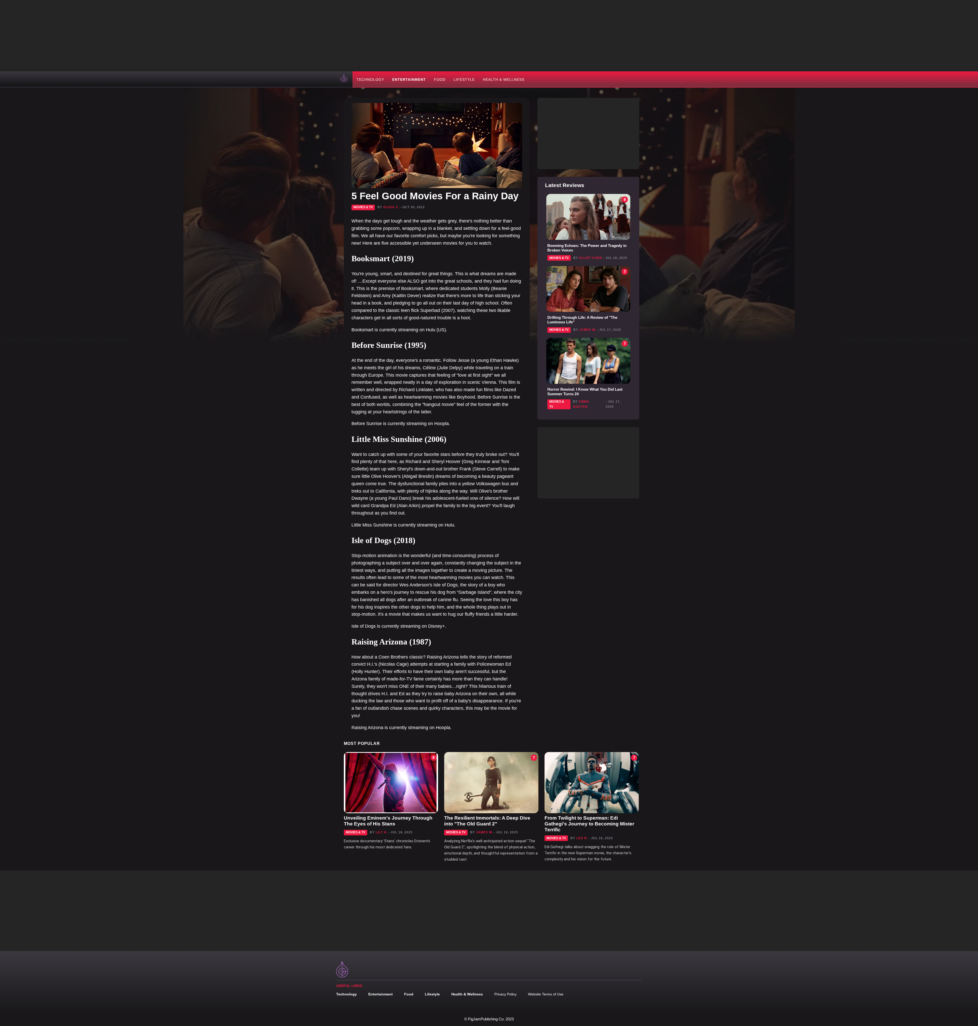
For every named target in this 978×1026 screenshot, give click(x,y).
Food (439, 79)
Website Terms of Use (545, 994)
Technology (370, 79)
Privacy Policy (505, 994)
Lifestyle (464, 79)
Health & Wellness (503, 79)
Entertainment (409, 79)
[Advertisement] (489, 35)
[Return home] (344, 79)
